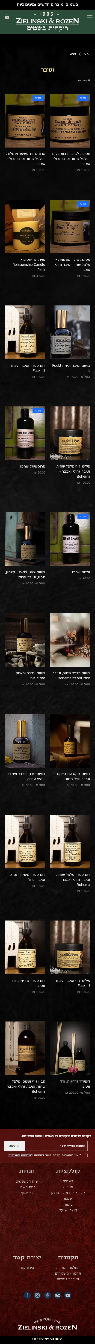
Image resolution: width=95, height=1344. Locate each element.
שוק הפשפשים (26, 1182)
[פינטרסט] (47, 1295)
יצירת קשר (27, 1268)
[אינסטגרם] (37, 1295)
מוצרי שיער (68, 1210)
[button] (7, 16)
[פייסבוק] (27, 1295)
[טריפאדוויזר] (57, 1295)
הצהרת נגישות (68, 1279)
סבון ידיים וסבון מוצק (68, 1193)
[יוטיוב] (67, 1295)
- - (47, 14)
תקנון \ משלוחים (68, 1274)
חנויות (27, 1171)
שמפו (68, 1199)
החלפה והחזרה (68, 1268)
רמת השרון (26, 1187)
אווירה (68, 1187)
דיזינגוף (27, 1193)
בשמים (68, 1181)
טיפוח (68, 1205)
